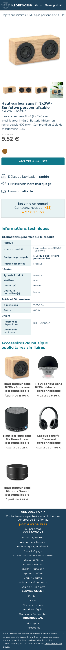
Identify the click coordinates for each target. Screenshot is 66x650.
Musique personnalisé (43, 15)
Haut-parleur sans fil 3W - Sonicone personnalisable (17, 387)
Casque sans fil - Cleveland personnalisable (49, 439)
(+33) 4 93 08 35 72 (33, 524)
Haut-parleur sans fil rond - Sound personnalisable (17, 491)
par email (35, 529)
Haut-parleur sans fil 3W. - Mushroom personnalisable (49, 387)
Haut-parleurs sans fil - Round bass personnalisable (17, 439)
